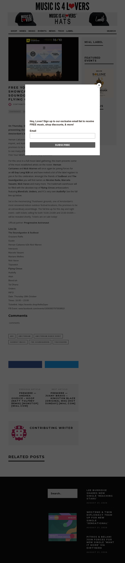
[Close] (99, 85)
